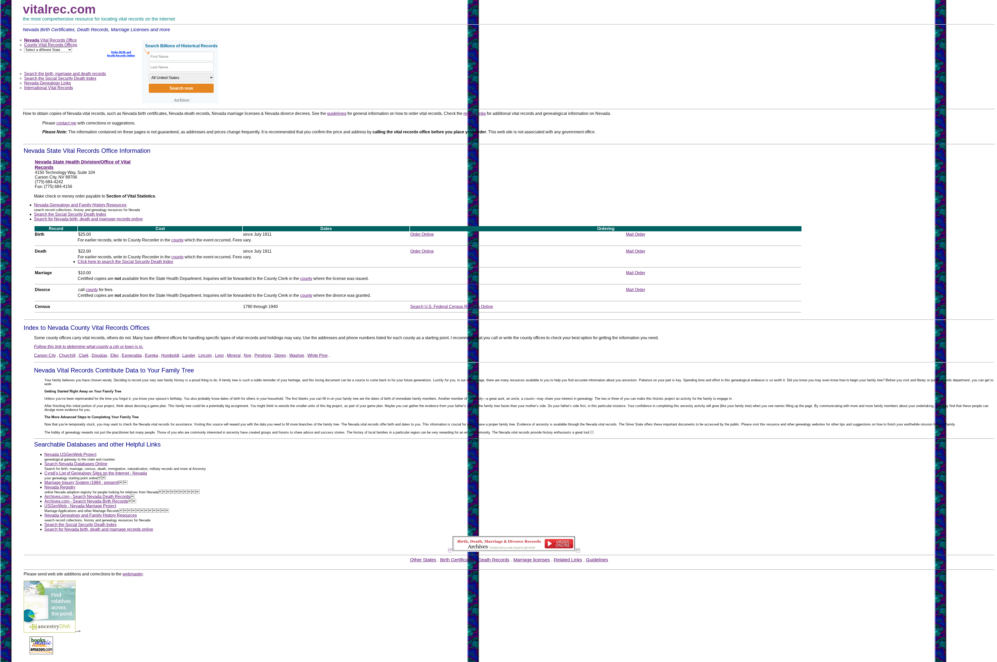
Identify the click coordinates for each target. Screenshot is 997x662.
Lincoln (205, 355)
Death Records (493, 559)
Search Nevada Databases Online (75, 464)
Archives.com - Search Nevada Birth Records (86, 501)
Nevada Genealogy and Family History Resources (80, 205)
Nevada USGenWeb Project (70, 454)
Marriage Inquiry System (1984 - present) (81, 482)
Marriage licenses (531, 559)
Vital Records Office (50, 40)
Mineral (234, 355)
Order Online (422, 234)
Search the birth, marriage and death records (65, 73)
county (177, 240)
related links (474, 113)
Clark (84, 355)
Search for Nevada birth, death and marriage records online (88, 219)
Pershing (262, 355)
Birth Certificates (457, 559)
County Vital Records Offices (50, 45)
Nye (247, 355)
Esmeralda (132, 355)
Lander (188, 355)
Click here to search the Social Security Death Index (125, 261)
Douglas (99, 355)
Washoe (296, 355)
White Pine (317, 355)
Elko (114, 355)
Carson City (45, 355)
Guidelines (597, 559)
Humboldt (170, 355)
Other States (423, 559)
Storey (280, 355)
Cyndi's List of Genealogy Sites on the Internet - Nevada (95, 473)
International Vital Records (48, 88)
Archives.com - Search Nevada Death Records (87, 496)
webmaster (133, 574)
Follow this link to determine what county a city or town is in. (88, 346)
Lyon (219, 355)
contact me (66, 123)
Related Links (568, 559)
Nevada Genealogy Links (47, 83)
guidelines (336, 113)
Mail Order (635, 234)
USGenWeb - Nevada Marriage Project (80, 506)
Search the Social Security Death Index (60, 78)
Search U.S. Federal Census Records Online (451, 306)
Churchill (67, 355)
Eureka (151, 355)
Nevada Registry (59, 487)
